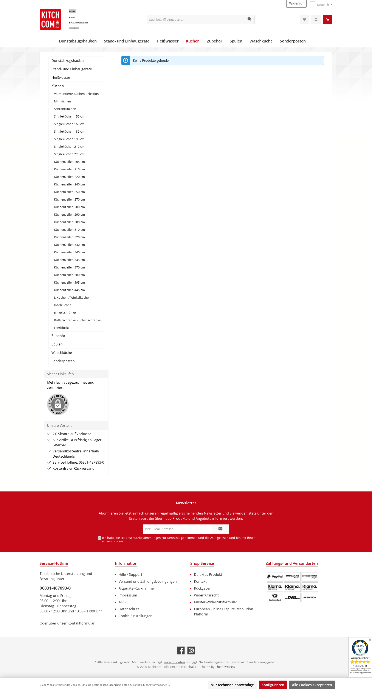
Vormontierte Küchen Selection (76, 94)
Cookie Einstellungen (135, 616)
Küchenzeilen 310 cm (69, 230)
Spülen (57, 344)
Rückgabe (202, 588)
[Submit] (220, 529)
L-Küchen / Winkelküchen (72, 297)
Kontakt (200, 581)
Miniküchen (62, 101)
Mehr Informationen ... (156, 685)
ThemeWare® (225, 667)
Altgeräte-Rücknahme (136, 588)
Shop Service (202, 563)
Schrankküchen (65, 109)
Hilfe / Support (130, 574)
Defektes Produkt (208, 574)
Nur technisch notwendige (232, 685)
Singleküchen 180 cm (69, 131)
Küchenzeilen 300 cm (69, 222)
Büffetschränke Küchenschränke (77, 320)
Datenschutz (129, 609)
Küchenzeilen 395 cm (69, 282)
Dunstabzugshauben (68, 60)
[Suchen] (250, 19)
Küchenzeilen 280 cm (69, 207)
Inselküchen (62, 305)
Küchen (57, 85)
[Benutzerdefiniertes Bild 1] (292, 587)
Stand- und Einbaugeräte (71, 69)
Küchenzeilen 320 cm (69, 237)
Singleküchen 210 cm (69, 146)
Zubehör (58, 335)
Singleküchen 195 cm (69, 139)
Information (126, 563)
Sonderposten (63, 361)
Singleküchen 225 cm (69, 154)
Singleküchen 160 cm (69, 124)
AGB (213, 538)
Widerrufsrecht (206, 595)
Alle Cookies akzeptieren (312, 685)
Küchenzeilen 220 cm (69, 177)
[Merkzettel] (304, 19)
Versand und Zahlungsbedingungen (148, 581)
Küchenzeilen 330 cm (69, 245)
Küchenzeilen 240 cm (69, 184)
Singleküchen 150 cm (69, 116)
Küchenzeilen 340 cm (69, 252)
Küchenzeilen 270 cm (69, 199)
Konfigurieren (273, 685)
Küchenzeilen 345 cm (69, 260)
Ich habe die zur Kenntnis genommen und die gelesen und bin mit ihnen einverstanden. (179, 539)
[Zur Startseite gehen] (72, 19)
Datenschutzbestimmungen (141, 538)
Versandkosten (174, 662)
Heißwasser (60, 77)
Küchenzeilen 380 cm (69, 275)
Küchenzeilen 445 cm (69, 290)
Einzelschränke (65, 313)
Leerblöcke (62, 328)
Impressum (128, 595)
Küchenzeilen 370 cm (69, 267)
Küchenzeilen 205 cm (69, 162)
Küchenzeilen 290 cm (69, 214)
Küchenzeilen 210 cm (69, 169)
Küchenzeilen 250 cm (69, 192)
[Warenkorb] (327, 19)
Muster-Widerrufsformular (215, 602)
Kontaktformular (81, 623)
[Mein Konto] (316, 19)
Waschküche (61, 352)
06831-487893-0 (55, 588)
